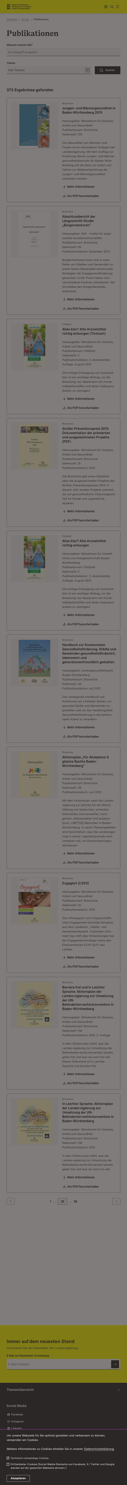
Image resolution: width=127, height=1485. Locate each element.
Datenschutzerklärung (99, 1449)
